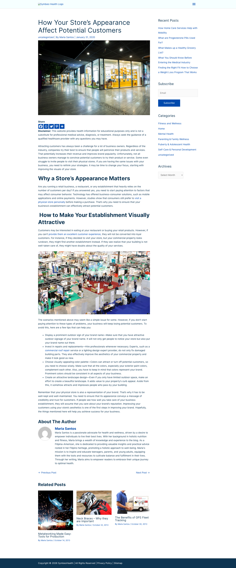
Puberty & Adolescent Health (174, 144)
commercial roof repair (57, 350)
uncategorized (46, 37)
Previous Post (47, 472)
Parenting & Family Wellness (173, 139)
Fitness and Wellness (169, 123)
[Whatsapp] (46, 126)
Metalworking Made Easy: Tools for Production (54, 535)
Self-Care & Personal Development (177, 149)
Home (161, 128)
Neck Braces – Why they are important (92, 520)
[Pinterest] (56, 126)
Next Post (143, 472)
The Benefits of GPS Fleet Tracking (132, 519)
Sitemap (118, 563)
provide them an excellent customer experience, (75, 234)
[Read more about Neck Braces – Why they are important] (93, 502)
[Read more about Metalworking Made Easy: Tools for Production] (55, 510)
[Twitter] (51, 126)
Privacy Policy (104, 563)
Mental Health (166, 133)
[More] (62, 126)
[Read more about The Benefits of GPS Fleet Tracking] (132, 502)
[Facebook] (40, 126)
